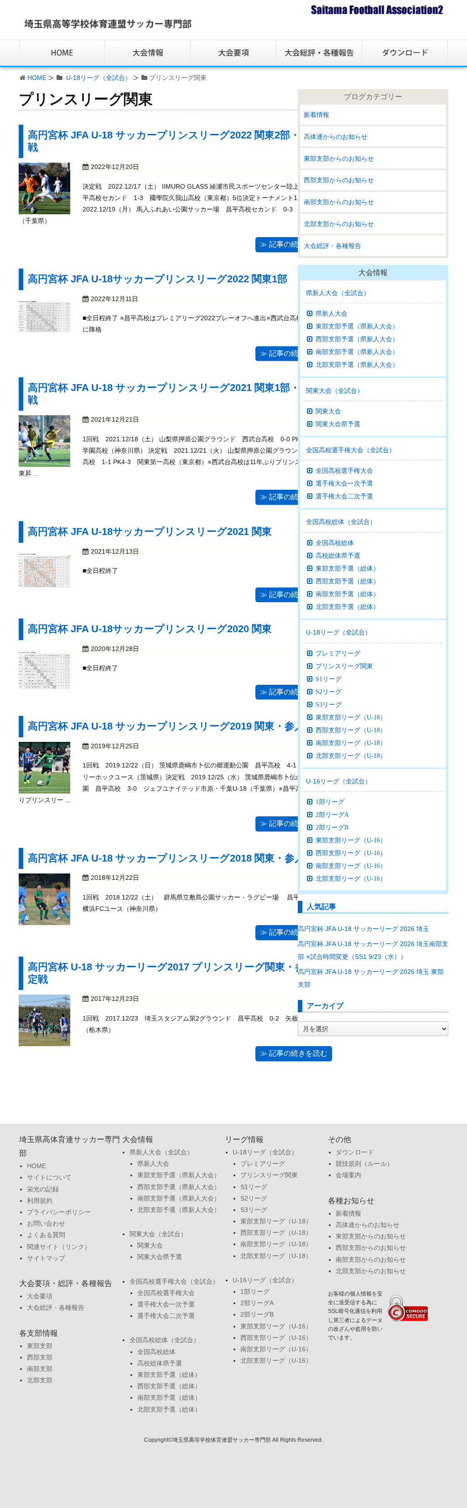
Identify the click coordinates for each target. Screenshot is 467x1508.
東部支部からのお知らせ (339, 158)
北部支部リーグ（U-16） (351, 878)
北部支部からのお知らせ (339, 224)
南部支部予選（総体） (347, 594)
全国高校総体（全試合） (341, 521)
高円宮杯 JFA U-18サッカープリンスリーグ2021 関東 (150, 531)
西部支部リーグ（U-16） (351, 853)
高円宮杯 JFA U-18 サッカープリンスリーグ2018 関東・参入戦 (171, 858)
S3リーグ (329, 704)
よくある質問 (46, 1234)
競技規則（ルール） (364, 1163)
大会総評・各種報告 (332, 245)
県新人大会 (332, 313)
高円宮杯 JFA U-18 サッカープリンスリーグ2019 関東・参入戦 (171, 726)
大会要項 (39, 1296)
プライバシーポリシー (59, 1212)
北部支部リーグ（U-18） (351, 755)
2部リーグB (332, 827)
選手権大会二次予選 (344, 496)
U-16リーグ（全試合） (338, 781)
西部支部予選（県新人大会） (357, 339)
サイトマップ (46, 1258)
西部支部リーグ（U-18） (351, 730)
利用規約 (39, 1200)
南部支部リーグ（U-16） (351, 865)
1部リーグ (330, 802)
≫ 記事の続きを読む (293, 244)
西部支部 (39, 1357)
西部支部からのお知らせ (339, 180)
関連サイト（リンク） (59, 1246)
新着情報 (316, 114)
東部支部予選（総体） (347, 568)
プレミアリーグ (338, 653)
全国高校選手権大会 (344, 470)
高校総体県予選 (338, 555)
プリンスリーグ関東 (344, 666)
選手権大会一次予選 (344, 483)
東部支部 (39, 1345)
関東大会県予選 (338, 424)
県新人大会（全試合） (338, 292)
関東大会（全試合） (334, 390)
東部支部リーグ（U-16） (351, 840)
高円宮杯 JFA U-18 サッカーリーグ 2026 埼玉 (367, 928)
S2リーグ (329, 691)
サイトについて (49, 1177)
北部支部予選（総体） (347, 606)
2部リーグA (332, 814)
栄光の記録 (43, 1189)
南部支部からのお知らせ (339, 202)
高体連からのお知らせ (336, 136)
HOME (37, 77)
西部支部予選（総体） (347, 581)
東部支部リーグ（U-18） (351, 717)
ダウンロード (355, 1152)
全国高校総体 (335, 543)
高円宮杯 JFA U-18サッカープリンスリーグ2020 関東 (150, 629)
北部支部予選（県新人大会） (357, 364)
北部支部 (39, 1380)
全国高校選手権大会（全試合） (350, 450)
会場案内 (348, 1175)
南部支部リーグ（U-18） (351, 743)
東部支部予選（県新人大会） (357, 326)
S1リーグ (329, 679)
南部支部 (39, 1368)
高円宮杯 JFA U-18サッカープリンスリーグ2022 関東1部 (157, 279)
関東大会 (328, 411)
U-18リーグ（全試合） (98, 77)
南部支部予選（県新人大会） (357, 352)
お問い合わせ (46, 1223)
